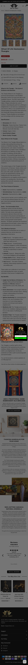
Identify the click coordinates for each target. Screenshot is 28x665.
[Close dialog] (26, 324)
